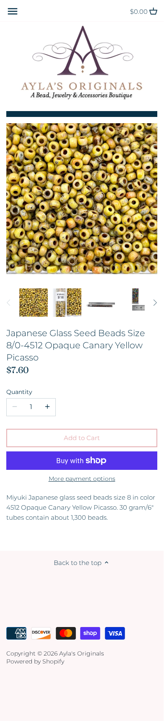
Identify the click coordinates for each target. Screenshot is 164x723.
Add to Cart (82, 438)
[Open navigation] (12, 11)
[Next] (155, 302)
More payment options (82, 479)
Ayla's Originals (81, 653)
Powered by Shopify (35, 661)
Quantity (19, 392)
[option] (33, 302)
